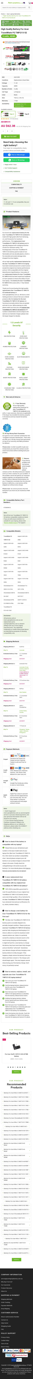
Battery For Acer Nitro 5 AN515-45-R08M (14, 1156)
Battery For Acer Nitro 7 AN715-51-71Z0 (16, 1234)
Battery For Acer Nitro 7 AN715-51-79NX (14, 1219)
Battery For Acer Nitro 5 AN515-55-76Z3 (16, 1188)
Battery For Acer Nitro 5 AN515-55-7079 (16, 1130)
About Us (4, 1291)
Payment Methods (6, 1305)
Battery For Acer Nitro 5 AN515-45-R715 (16, 1209)
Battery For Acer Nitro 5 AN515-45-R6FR (16, 1249)
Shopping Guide (6, 1326)
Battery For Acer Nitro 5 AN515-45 (16, 1126)
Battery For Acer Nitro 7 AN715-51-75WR (14, 1225)
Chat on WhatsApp (18, 160)
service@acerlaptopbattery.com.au (12, 1278)
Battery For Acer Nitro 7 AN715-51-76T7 (16, 1197)
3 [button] (12, 1067)
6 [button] (20, 1067)
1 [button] (8, 1067)
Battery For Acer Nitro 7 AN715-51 (16, 1238)
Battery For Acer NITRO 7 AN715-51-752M (15, 1243)
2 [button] (10, 1067)
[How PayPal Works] (16, 1360)
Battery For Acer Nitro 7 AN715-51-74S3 (16, 1105)
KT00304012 (7, 507)
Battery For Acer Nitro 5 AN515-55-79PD (16, 1139)
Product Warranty (6, 1288)
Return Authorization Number (10, 1317)
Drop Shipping (5, 1308)
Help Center (4, 1323)
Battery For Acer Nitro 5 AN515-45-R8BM (14, 1179)
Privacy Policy (5, 1337)
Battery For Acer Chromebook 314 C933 (16, 1118)
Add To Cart (11, 136)
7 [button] (22, 1067)
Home (3, 14)
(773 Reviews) (13, 119)
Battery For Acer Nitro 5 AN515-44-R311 (16, 1093)
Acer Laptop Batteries (13, 14)
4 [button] (15, 1067)
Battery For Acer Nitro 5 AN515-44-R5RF (16, 1165)
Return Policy (5, 1346)
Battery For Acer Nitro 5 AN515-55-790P (16, 1170)
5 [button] (17, 1067)
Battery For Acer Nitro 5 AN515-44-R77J (16, 1253)
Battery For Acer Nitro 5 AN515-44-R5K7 (16, 1161)
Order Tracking (5, 1302)
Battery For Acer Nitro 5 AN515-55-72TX (16, 1230)
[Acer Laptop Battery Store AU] (16, 3)
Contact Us (4, 1320)
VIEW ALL (16, 1071)
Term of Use (4, 1343)
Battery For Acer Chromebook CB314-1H (16, 1214)
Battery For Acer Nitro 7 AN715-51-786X (16, 1097)
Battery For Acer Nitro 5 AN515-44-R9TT (16, 1135)
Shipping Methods (6, 1299)
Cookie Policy (5, 1340)
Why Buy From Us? (6, 1282)
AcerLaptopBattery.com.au (18, 1365)
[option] (16, 51)
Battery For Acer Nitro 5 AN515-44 (16, 1201)
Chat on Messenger (18, 155)
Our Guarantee (5, 1285)
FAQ (2, 1329)
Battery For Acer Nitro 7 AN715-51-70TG (16, 1193)
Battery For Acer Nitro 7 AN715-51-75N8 (16, 1122)
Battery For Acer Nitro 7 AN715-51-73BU (16, 1184)
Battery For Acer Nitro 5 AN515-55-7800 (16, 1205)
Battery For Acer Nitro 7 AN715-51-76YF (16, 1174)
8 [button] (24, 1067)
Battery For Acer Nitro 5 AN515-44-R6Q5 (14, 1150)
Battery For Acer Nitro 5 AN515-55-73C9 (16, 1114)
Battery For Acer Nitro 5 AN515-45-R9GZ (14, 1144)
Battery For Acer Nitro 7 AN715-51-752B (16, 1101)
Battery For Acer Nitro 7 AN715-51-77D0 (16, 1109)
